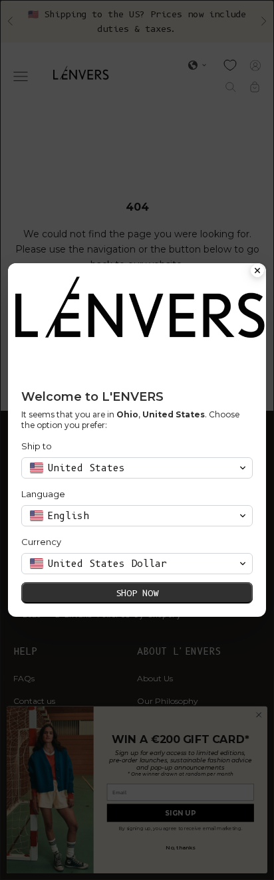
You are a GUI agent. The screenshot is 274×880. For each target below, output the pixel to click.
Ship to (36, 446)
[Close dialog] (257, 272)
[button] (137, 468)
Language (43, 494)
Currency (41, 541)
